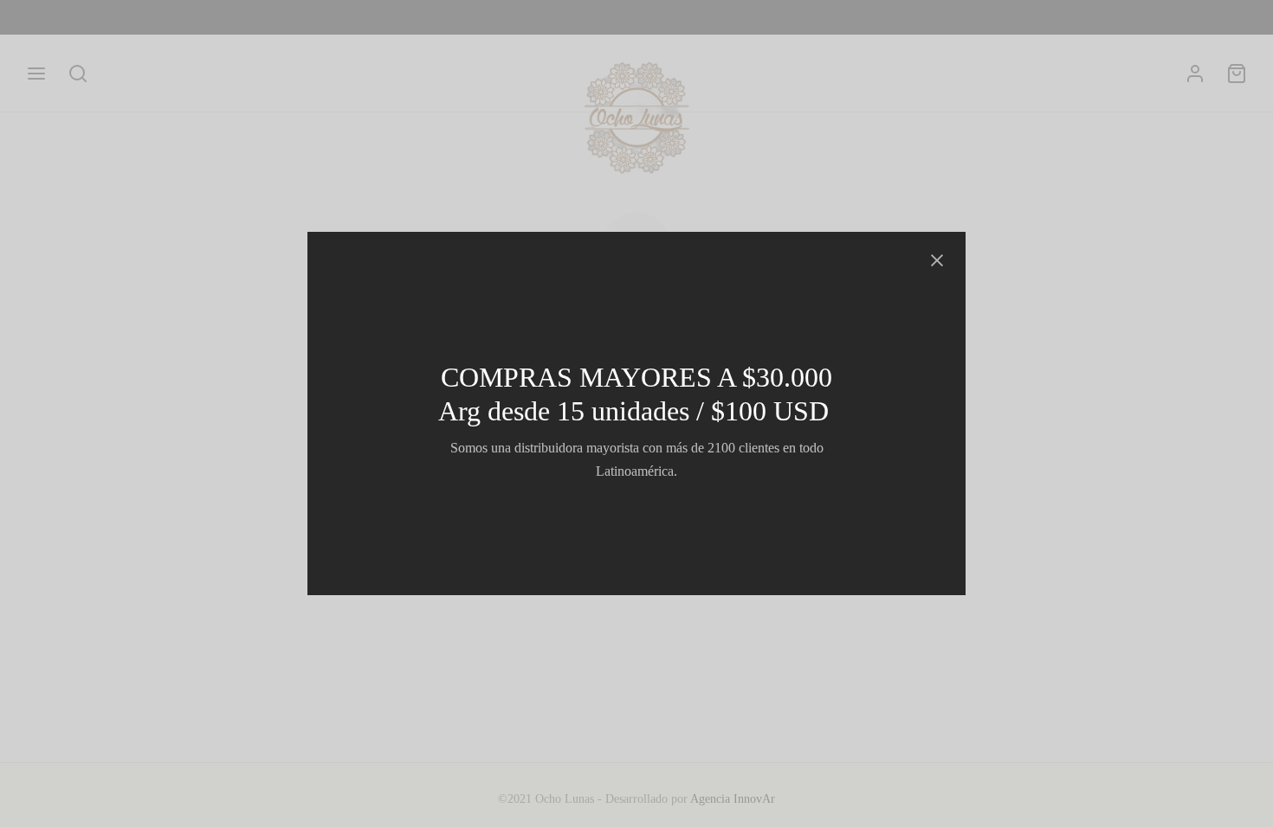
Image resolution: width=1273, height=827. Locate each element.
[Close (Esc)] (937, 260)
